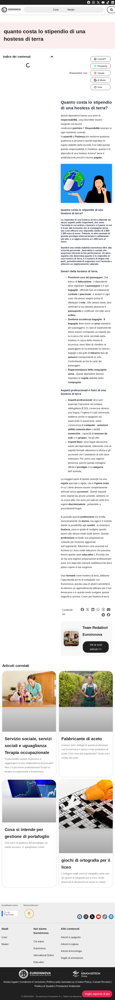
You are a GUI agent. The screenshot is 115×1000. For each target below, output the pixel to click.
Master (71, 9)
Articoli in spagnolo (71, 937)
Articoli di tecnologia (71, 951)
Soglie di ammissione (72, 958)
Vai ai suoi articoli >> (96, 647)
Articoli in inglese (69, 944)
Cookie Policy (83, 982)
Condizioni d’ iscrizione (32, 982)
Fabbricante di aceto (81, 738)
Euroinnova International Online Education (44, 955)
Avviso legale (10, 982)
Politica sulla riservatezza (60, 982)
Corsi (56, 9)
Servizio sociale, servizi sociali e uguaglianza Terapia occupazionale (28, 745)
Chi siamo (39, 941)
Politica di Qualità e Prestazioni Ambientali (57, 986)
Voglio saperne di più (97, 993)
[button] (51, 56)
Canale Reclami (102, 982)
